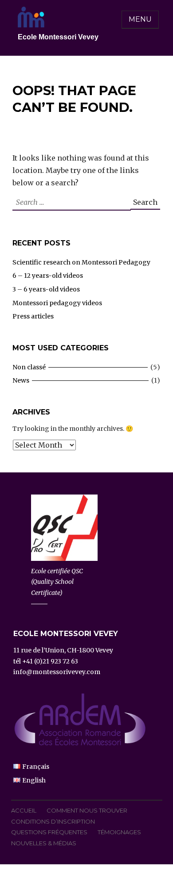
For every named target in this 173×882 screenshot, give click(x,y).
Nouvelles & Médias (43, 843)
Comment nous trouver (87, 810)
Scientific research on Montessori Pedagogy (81, 262)
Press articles (33, 316)
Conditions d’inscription (53, 821)
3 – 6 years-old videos (46, 289)
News (20, 380)
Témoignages (119, 832)
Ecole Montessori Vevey (58, 37)
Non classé (29, 367)
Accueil (23, 810)
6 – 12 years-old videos (47, 276)
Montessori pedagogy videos (57, 303)
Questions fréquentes (49, 832)
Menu (140, 19)
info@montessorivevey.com (56, 672)
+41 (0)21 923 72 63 (50, 661)
